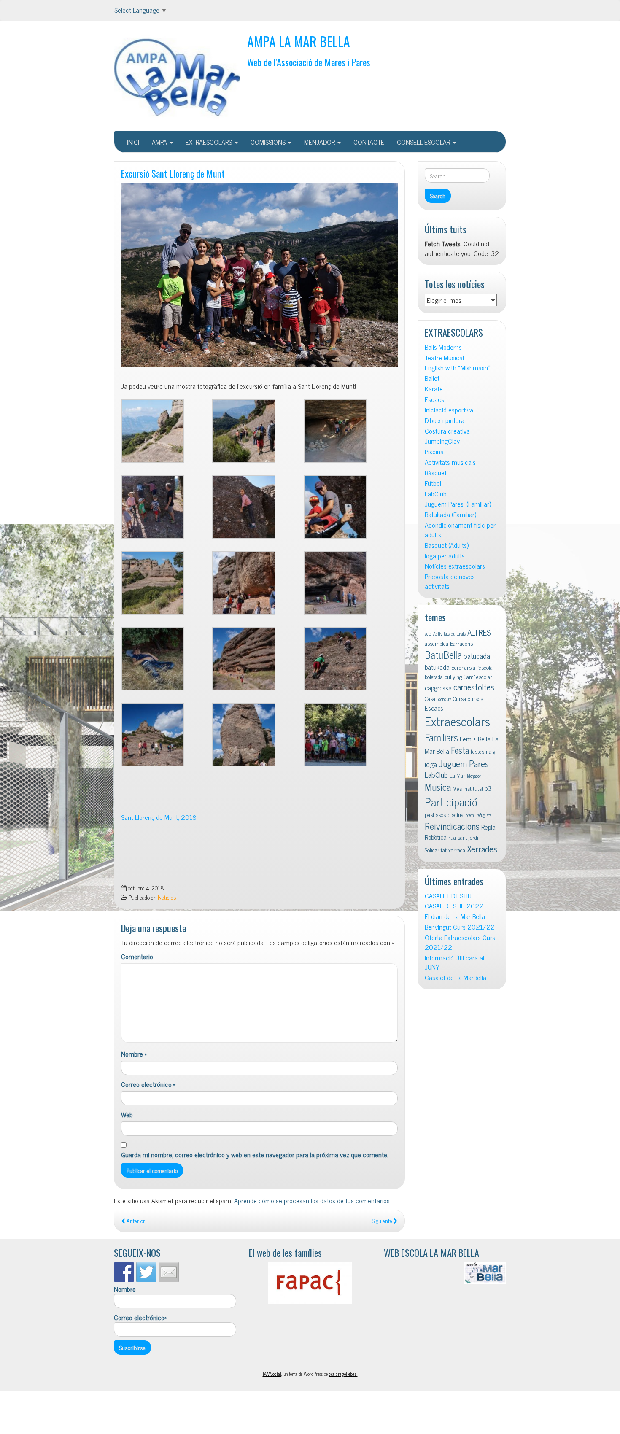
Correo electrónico (148, 1084)
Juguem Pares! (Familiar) (458, 504)
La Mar (457, 775)
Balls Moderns (443, 347)
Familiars (441, 737)
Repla (488, 826)
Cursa (459, 698)
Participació (451, 801)
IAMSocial (272, 1373)
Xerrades (482, 848)
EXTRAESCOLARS (210, 141)
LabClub (436, 494)
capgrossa (438, 687)
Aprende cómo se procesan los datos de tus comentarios (312, 1200)
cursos (475, 698)
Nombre (134, 1054)
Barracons (461, 643)
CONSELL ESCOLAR (424, 141)
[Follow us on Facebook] (124, 1272)
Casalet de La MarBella (455, 977)
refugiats (484, 815)
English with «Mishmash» (458, 367)
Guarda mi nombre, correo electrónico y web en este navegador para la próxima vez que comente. (254, 1154)
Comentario (137, 956)
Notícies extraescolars (455, 566)
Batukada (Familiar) (450, 514)
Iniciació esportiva (449, 410)
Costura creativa (447, 431)
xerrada (456, 849)
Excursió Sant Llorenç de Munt (173, 173)
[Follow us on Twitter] (146, 1272)
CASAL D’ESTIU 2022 (454, 906)
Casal (431, 698)
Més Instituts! (468, 788)
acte (428, 633)
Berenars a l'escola (472, 667)
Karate (434, 389)
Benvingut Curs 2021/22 (460, 927)
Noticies (167, 897)
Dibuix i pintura (444, 420)
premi (470, 815)
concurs (444, 699)
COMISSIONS (269, 141)
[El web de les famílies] (310, 1283)
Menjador (474, 775)
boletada (434, 676)
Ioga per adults (445, 556)
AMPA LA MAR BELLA (298, 41)
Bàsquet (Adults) (447, 545)
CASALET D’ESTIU (448, 895)
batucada (477, 656)
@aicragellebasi (343, 1373)
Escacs (434, 399)
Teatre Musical (444, 357)
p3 (488, 787)
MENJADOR (320, 141)
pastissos (435, 814)
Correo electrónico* (140, 1318)
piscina (455, 814)
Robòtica (436, 836)
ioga (431, 764)
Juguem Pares (464, 763)
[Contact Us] (169, 1272)
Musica (438, 787)
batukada (437, 666)
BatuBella (443, 654)
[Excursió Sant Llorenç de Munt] (259, 275)
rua (452, 837)
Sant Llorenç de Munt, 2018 (159, 816)
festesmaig (483, 751)
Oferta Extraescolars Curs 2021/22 (460, 942)
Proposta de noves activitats (450, 581)
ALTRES (479, 632)
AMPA (160, 141)
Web (127, 1114)
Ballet (432, 378)
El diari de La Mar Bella (455, 916)
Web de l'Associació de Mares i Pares (308, 62)
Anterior (135, 1220)
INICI (133, 141)
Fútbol (433, 483)
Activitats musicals (450, 462)
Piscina (434, 451)
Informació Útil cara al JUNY (454, 962)
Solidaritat (436, 849)
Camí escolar (478, 676)
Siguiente (383, 1220)
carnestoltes (473, 687)
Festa (460, 750)
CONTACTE (368, 141)
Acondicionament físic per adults (460, 529)
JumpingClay (442, 441)
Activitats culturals (449, 633)
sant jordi (468, 837)
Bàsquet (436, 472)
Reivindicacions (452, 825)
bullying (453, 676)
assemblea (436, 643)
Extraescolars (457, 721)
